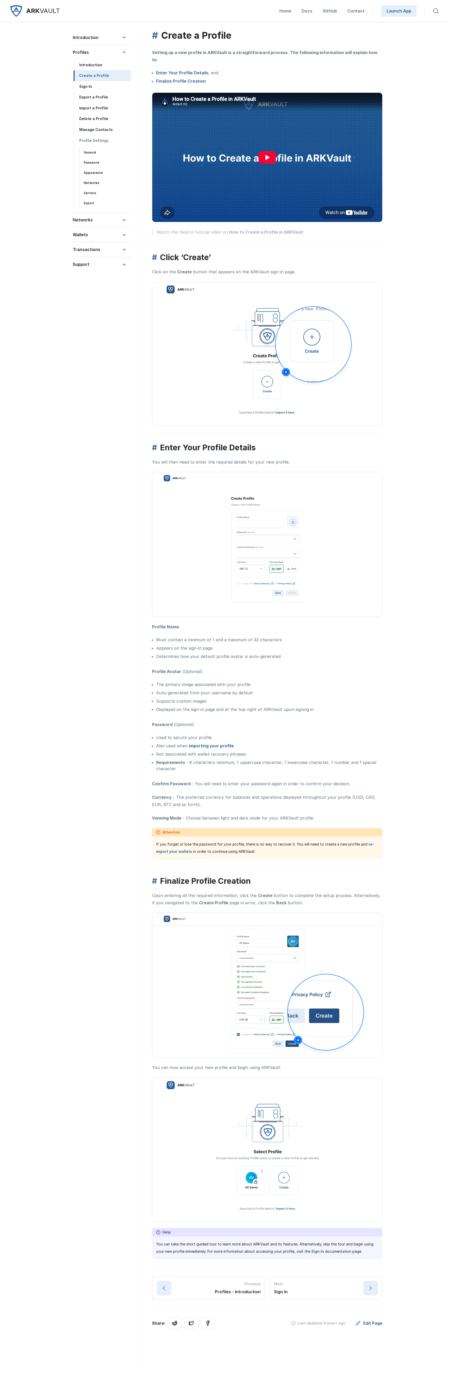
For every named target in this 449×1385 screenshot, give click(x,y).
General (90, 153)
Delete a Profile (93, 119)
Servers (90, 193)
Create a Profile (94, 76)
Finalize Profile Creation (181, 81)
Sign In (85, 86)
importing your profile (211, 745)
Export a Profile (93, 97)
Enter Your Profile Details (182, 72)
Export (89, 203)
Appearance (93, 173)
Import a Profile (93, 108)
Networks (91, 183)
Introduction (90, 65)
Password (91, 163)
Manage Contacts (96, 129)
